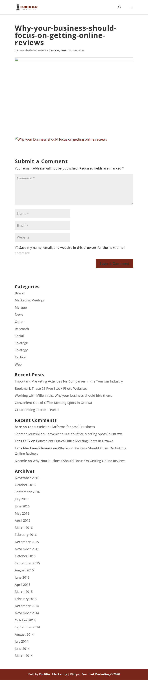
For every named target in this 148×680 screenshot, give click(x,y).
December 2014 (27, 606)
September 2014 (27, 627)
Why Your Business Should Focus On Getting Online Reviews (79, 461)
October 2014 (25, 620)
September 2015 (27, 563)
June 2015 (22, 577)
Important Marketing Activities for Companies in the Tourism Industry (69, 381)
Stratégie (22, 343)
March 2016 (24, 527)
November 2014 (27, 613)
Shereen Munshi (27, 434)
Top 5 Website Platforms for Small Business (61, 427)
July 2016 (21, 499)
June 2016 (22, 506)
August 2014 (24, 634)
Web (18, 364)
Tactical (21, 357)
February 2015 (26, 599)
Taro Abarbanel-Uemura (33, 50)
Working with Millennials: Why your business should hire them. (63, 395)
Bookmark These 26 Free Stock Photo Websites (51, 388)
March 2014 (24, 655)
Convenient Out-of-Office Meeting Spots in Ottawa (53, 402)
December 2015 (27, 542)
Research (22, 329)
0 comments (76, 50)
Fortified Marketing (53, 674)
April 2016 (22, 520)
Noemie (21, 461)
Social (19, 336)
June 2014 (22, 648)
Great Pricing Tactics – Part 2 (37, 409)
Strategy (21, 350)
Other (19, 321)
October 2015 (25, 556)
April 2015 (22, 584)
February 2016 (26, 534)
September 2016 (27, 492)
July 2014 (21, 641)
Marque (21, 307)
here (18, 427)
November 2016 (27, 478)
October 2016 (25, 485)
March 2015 (24, 591)
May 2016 (22, 513)
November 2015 (27, 549)
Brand (19, 293)
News (19, 314)
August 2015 (24, 570)
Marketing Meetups (30, 300)
